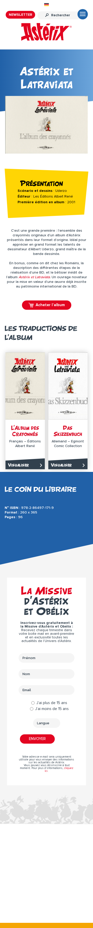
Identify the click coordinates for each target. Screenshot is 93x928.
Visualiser (18, 464)
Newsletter (20, 15)
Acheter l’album (50, 305)
